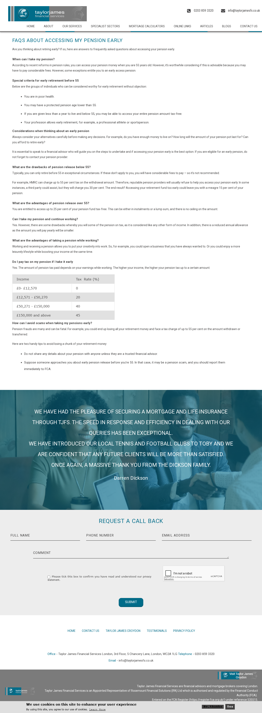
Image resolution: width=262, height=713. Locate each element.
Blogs (226, 26)
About (48, 26)
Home (31, 26)
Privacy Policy (184, 630)
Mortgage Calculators (147, 26)
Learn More (97, 709)
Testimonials (157, 630)
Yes (230, 706)
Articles (206, 26)
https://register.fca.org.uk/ (207, 699)
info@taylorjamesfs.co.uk (244, 11)
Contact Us (248, 26)
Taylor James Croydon (123, 630)
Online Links (182, 26)
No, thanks (212, 706)
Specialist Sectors (105, 26)
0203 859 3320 (203, 11)
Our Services (72, 26)
